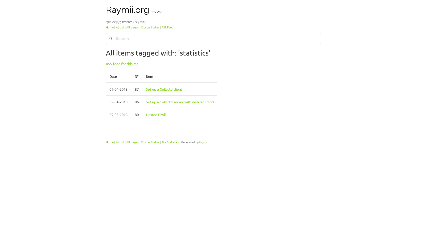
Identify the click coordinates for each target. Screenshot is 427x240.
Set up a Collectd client (164, 89)
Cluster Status (150, 27)
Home (110, 27)
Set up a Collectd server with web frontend (180, 102)
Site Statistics (170, 142)
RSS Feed (167, 27)
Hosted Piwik (156, 114)
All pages (132, 27)
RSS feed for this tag (122, 63)
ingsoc (203, 142)
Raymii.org (128, 9)
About (120, 27)
